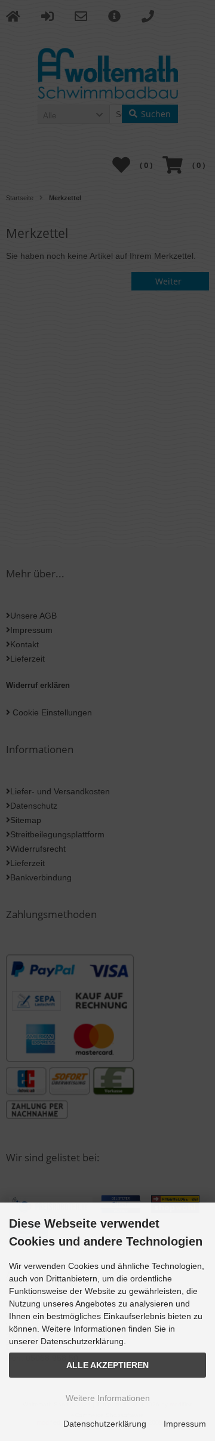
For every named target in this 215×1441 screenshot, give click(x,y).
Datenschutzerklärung (104, 1423)
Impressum (185, 1423)
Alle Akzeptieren (107, 1365)
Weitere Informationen (108, 1398)
